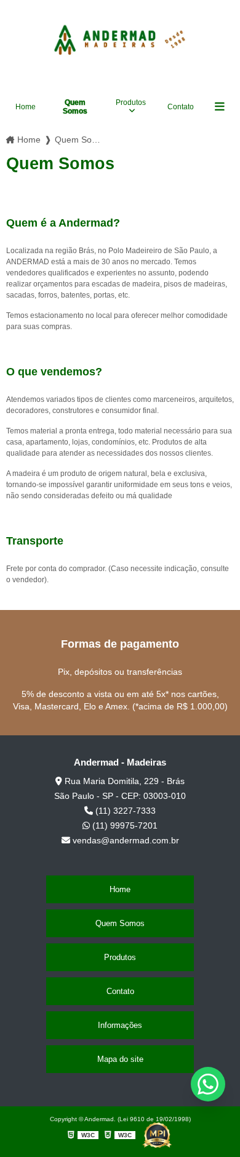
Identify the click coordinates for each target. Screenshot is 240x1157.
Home (25, 106)
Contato (180, 106)
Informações (120, 1025)
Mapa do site (120, 1059)
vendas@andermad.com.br (124, 840)
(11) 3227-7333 (124, 811)
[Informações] (220, 107)
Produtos (131, 102)
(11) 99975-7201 (124, 825)
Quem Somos (75, 106)
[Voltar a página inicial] (120, 38)
